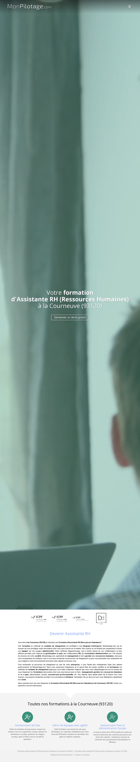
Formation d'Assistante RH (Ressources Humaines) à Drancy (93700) (100, 751)
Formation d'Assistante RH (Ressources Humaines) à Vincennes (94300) (45, 751)
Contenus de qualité (82, 755)
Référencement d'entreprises (61, 755)
